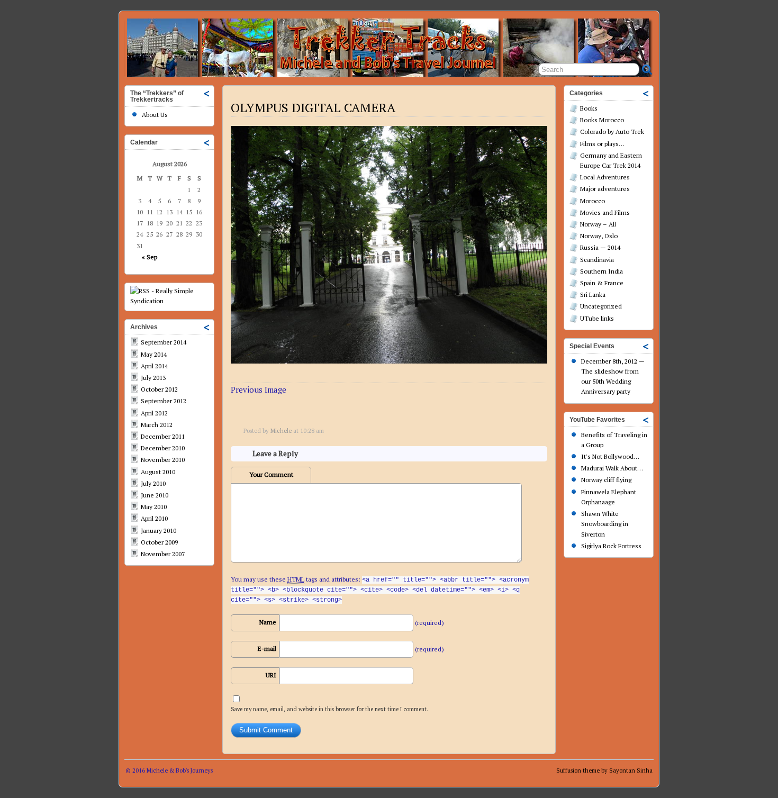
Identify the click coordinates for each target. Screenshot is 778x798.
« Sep (149, 257)
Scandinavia (597, 260)
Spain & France (601, 283)
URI (271, 675)
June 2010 (154, 495)
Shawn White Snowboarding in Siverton (604, 524)
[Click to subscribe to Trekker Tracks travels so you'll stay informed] (169, 301)
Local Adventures (605, 177)
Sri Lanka (592, 294)
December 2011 (163, 436)
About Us (155, 115)
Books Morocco (602, 120)
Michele (281, 430)
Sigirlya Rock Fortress (611, 546)
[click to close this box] (207, 93)
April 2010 (154, 518)
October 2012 (159, 389)
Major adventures (605, 189)
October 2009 (159, 542)
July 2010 (153, 483)
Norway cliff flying (606, 480)
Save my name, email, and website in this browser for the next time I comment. (329, 709)
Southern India (601, 271)
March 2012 (157, 425)
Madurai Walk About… (612, 468)
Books (589, 108)
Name (267, 622)
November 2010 (163, 460)
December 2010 (163, 448)
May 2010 (154, 507)
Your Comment (271, 474)
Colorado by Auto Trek (612, 131)
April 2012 (154, 413)
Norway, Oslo (599, 236)
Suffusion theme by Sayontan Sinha (604, 770)
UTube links (597, 318)
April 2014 (154, 366)
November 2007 (163, 554)
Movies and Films (605, 212)
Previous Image (258, 389)
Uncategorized (601, 306)
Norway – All (598, 224)
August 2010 (158, 472)
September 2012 (163, 401)
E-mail (267, 648)
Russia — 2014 (600, 247)
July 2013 (153, 378)
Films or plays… (602, 144)
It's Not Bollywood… (610, 456)
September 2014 (163, 342)
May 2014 (154, 354)
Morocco (592, 201)
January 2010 (158, 530)
